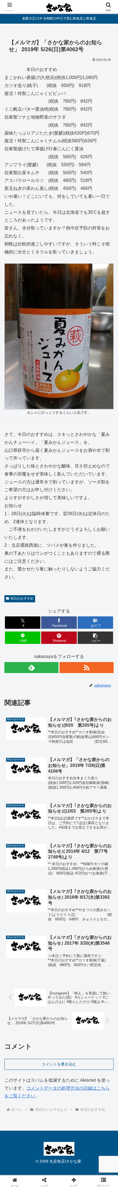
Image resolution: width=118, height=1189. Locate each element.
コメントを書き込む (59, 1064)
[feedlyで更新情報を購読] (31, 667)
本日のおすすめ (21, 598)
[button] (95, 638)
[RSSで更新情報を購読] (87, 667)
